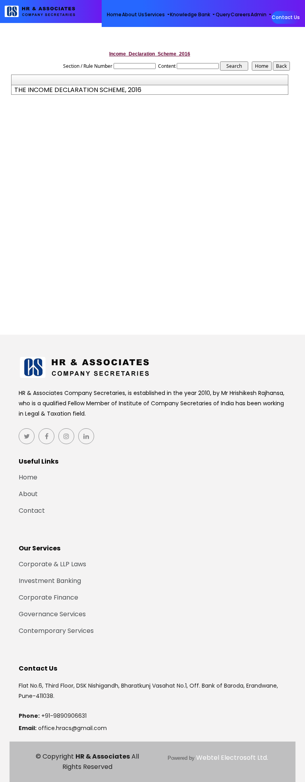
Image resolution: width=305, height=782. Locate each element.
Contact (32, 510)
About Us (133, 14)
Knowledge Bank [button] (190, 14)
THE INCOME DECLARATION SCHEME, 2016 (77, 90)
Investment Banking (50, 581)
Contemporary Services (56, 631)
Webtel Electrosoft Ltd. (232, 757)
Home (114, 14)
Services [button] (155, 14)
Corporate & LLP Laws (52, 564)
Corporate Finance (48, 597)
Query (223, 14)
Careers (240, 14)
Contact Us (286, 17)
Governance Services (52, 614)
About (28, 494)
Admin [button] (259, 14)
